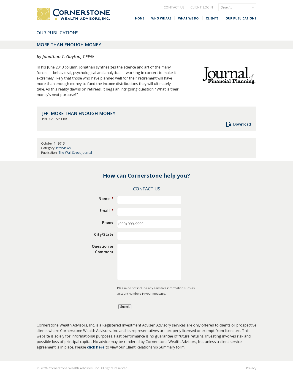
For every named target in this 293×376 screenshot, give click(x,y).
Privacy (251, 368)
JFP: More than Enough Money (78, 113)
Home (139, 18)
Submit (125, 306)
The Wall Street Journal (75, 152)
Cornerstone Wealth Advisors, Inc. (73, 14)
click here (96, 347)
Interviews (63, 148)
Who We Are (161, 18)
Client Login (201, 7)
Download (242, 124)
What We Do (188, 18)
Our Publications (240, 18)
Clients (212, 18)
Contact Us (174, 7)
